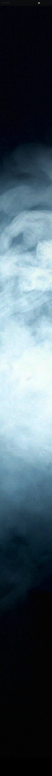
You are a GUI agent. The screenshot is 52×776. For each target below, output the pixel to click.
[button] (38, 2)
